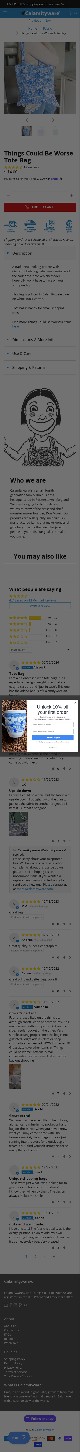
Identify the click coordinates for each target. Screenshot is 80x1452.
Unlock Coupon (53, 737)
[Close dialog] (75, 702)
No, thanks (53, 748)
